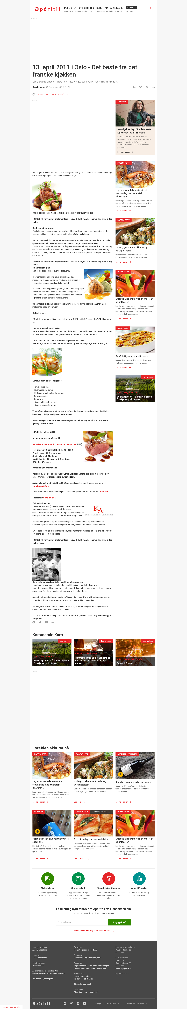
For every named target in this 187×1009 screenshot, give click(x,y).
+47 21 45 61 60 (86, 979)
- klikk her (103, 491)
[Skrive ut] (153, 87)
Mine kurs (120, 11)
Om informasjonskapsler (43, 979)
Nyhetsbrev (101, 11)
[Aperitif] (47, 9)
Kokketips (129, 11)
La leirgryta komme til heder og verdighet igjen (131, 249)
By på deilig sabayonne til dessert (133, 356)
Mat (47, 94)
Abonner (131, 8)
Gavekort (92, 11)
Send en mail (49, 498)
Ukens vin (77, 11)
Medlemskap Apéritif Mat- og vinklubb (90, 968)
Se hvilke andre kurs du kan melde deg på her (54, 444)
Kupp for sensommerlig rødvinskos (133, 782)
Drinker (85, 11)
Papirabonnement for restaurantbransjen (91, 966)
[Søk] (151, 8)
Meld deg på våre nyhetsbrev (86, 992)
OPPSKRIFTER (86, 8)
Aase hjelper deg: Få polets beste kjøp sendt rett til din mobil (134, 131)
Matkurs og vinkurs (60, 94)
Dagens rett (68, 11)
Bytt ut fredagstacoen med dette (91, 839)
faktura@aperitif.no (124, 968)
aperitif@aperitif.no (82, 976)
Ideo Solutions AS (140, 1004)
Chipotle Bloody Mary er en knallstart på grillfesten (135, 300)
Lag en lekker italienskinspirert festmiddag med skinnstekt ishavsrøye (131, 193)
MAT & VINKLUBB (114, 8)
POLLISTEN (70, 8)
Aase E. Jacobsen (39, 950)
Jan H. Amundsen (39, 958)
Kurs (99, 8)
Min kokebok (111, 11)
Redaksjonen (38, 87)
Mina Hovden (38, 966)
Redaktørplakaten (57, 974)
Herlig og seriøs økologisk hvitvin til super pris (50, 840)
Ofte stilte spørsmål (82, 984)
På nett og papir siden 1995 (85, 950)
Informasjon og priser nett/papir (87, 958)
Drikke (40, 94)
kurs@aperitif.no (40, 486)
